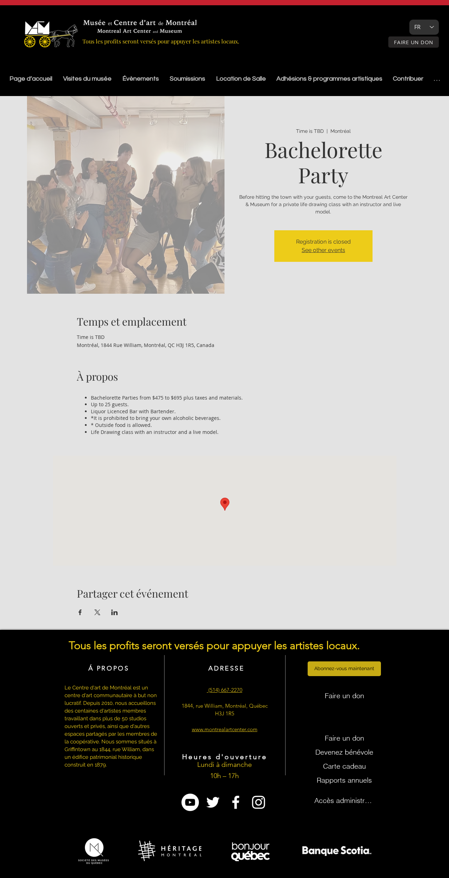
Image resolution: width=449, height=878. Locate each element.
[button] (187, 79)
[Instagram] (258, 802)
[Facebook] (235, 802)
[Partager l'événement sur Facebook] (80, 612)
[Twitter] (213, 802)
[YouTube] (190, 802)
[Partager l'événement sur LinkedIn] (114, 612)
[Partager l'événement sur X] (97, 612)
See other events (323, 250)
